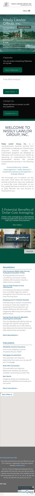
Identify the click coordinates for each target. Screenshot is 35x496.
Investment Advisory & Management (17, 172)
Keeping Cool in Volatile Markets (16, 300)
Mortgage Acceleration (12, 355)
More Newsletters (10, 335)
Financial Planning (14, 167)
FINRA (18, 465)
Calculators (8, 343)
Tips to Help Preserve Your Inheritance (13, 286)
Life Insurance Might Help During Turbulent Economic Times (16, 272)
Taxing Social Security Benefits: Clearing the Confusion (15, 318)
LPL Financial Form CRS (8, 457)
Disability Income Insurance (14, 347)
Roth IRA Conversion (11, 366)
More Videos (17, 225)
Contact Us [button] (10, 113)
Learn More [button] (10, 92)
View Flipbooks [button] (11, 70)
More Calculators (10, 388)
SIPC (23, 465)
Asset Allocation (24, 170)
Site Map (3, 484)
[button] (26, 11)
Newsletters (9, 267)
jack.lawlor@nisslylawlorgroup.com (16, 47)
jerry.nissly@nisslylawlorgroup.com (16, 45)
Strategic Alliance (17, 174)
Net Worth (7, 376)
